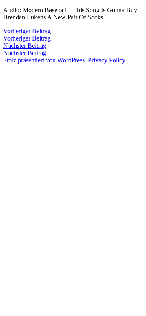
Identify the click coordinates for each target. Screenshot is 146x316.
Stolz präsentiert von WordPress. (45, 60)
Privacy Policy (106, 60)
